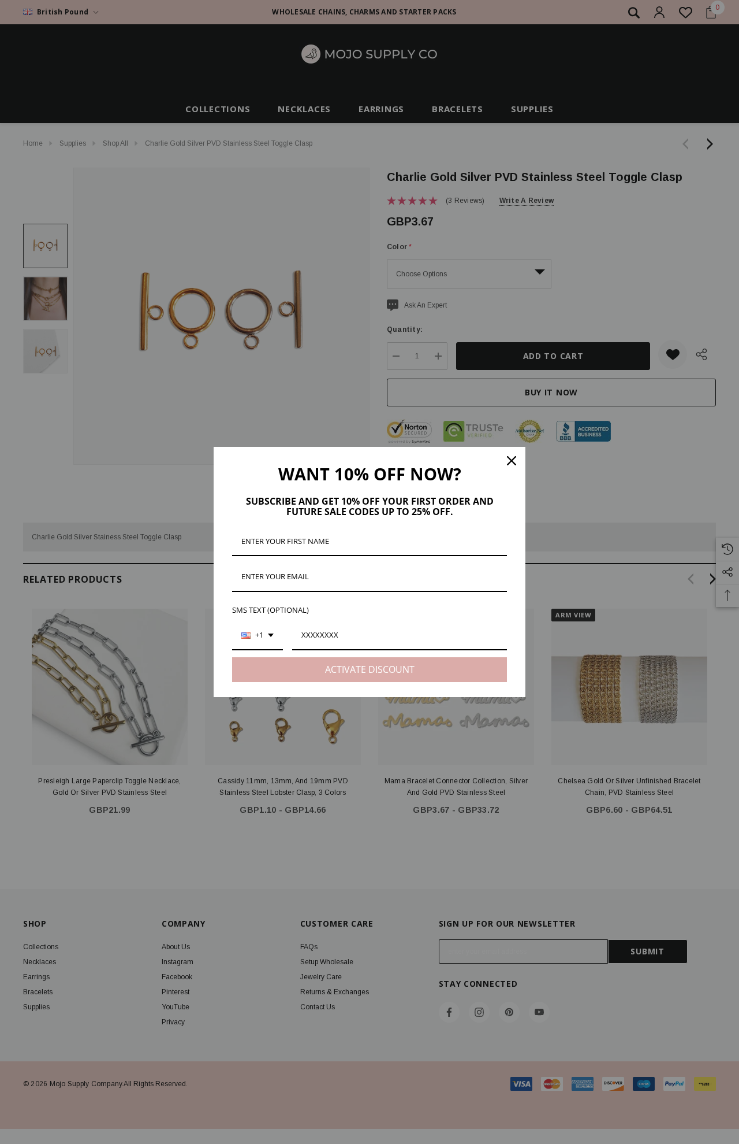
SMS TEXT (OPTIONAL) (270, 610)
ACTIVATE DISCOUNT (370, 669)
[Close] (511, 461)
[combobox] (257, 635)
